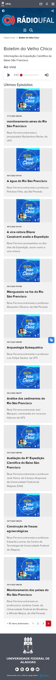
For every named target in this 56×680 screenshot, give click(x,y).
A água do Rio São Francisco (27, 181)
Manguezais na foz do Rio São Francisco (25, 294)
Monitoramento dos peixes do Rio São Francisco (28, 592)
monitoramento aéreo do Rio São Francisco (27, 124)
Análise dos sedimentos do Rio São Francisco (26, 401)
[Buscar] (31, 30)
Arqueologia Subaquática (25, 347)
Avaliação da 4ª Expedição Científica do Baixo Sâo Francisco (25, 462)
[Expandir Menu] (25, 30)
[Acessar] (52, 11)
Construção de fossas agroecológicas (22, 529)
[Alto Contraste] (3, 11)
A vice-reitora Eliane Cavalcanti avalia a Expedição (28, 234)
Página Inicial (9, 38)
